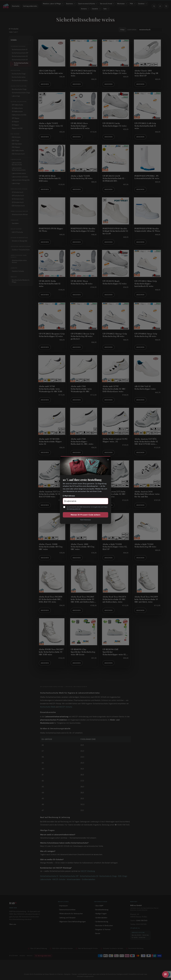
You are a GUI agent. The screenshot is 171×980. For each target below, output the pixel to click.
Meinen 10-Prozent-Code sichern (85, 515)
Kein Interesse (85, 520)
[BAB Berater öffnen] (165, 974)
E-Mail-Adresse (69, 496)
